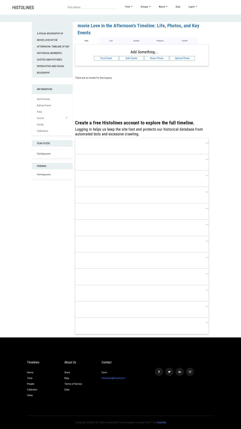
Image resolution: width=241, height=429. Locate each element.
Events (40, 118)
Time (29, 378)
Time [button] (128, 6)
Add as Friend (44, 105)
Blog (66, 378)
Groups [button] (145, 6)
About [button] (162, 6)
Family (40, 124)
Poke (39, 112)
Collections (42, 131)
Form (104, 372)
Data (66, 389)
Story (67, 372)
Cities (30, 395)
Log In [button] (192, 6)
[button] (228, 7)
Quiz (178, 6)
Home (30, 372)
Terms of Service (73, 384)
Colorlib (161, 422)
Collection (32, 389)
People (30, 384)
